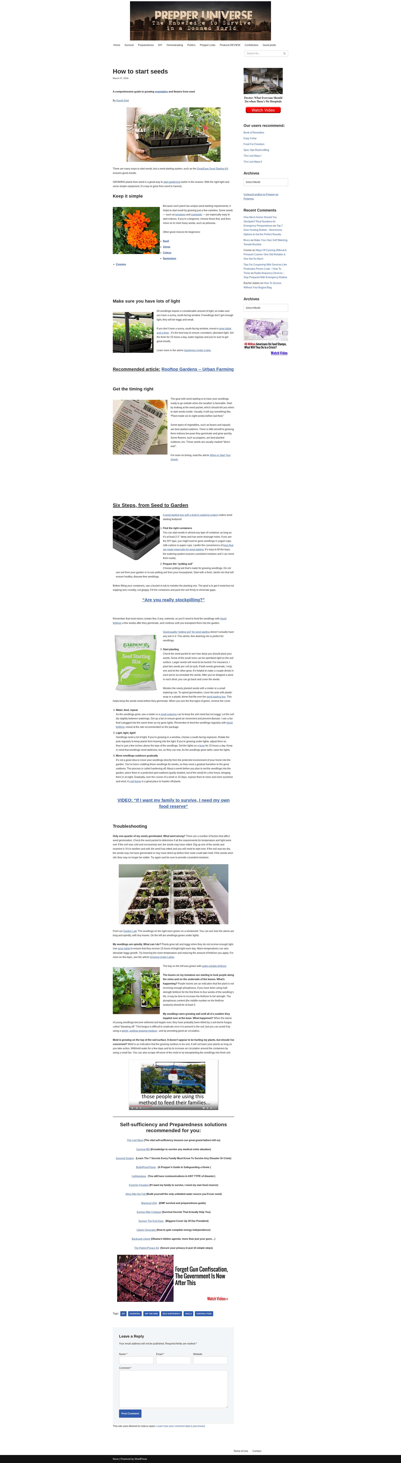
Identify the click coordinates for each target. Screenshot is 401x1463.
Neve (116, 1459)
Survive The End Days (151, 1221)
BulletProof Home (146, 1167)
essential (135, 1314)
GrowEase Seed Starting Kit (212, 168)
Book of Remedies (254, 132)
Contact (257, 1451)
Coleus (167, 252)
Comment (125, 1368)
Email (160, 1354)
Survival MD (143, 1149)
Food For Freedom (254, 144)
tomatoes (180, 214)
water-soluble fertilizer (214, 966)
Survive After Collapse (149, 1212)
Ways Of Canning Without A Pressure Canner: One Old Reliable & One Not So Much (265, 254)
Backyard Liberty (141, 1239)
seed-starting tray (216, 696)
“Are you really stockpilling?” (173, 599)
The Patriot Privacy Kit (146, 1248)
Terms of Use (241, 1451)
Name (123, 1354)
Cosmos (121, 264)
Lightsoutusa (139, 1176)
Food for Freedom (139, 1185)
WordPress (141, 1459)
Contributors (251, 45)
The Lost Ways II (253, 161)
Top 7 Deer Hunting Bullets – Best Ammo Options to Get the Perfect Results (263, 229)
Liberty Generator (146, 1230)
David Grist (122, 100)
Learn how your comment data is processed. (180, 1426)
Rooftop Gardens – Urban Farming (197, 369)
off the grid (151, 1314)
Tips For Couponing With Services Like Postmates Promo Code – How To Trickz (265, 268)
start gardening (171, 182)
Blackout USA (149, 1203)
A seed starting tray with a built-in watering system (190, 515)
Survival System (125, 1158)
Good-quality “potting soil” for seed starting (186, 632)
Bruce (247, 240)
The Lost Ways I (252, 155)
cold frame (135, 781)
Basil (166, 241)
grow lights (124, 948)
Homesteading (175, 45)
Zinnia (166, 247)
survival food (204, 1314)
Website (197, 1354)
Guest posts (269, 45)
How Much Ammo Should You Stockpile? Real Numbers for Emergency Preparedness (260, 221)
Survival (129, 45)
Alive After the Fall (135, 1194)
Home (116, 45)
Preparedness (146, 45)
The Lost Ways (135, 1140)
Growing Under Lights (162, 957)
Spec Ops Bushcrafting (256, 150)
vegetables (161, 91)
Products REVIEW (230, 45)
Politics (191, 45)
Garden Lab (130, 931)
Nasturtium (169, 258)
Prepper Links (207, 45)
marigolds (196, 214)
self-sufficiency (171, 1314)
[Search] (284, 53)
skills (188, 1314)
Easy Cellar (250, 138)
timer (202, 745)
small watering (169, 714)
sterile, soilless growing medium (139, 1030)
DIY (160, 45)
